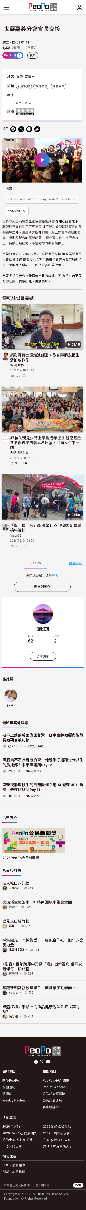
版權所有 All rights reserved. (26, 112)
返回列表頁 (42, 587)
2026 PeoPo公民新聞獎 (19, 1133)
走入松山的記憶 (15, 883)
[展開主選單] (6, 8)
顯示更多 (22, 103)
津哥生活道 (16, 950)
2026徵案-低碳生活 (57, 1126)
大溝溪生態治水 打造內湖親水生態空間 (37, 902)
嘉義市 (29, 77)
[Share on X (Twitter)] (21, 129)
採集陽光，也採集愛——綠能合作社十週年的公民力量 (42, 942)
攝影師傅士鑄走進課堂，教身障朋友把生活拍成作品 (45, 357)
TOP (78, 1185)
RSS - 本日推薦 (13, 1171)
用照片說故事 (12, 1146)
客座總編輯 (51, 1106)
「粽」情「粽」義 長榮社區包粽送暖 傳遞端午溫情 (45, 527)
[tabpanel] (42, 575)
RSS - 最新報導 (13, 1165)
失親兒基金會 (19, 453)
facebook (36, 1062)
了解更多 (42, 656)
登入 (55, 575)
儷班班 (43, 628)
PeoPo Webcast (54, 1087)
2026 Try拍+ (11, 1126)
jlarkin (10, 705)
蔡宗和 (13, 973)
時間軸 (7, 1093)
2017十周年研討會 (56, 1133)
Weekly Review (13, 1100)
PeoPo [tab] (35, 563)
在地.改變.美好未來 (57, 1139)
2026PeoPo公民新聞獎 (20, 857)
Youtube (48, 1062)
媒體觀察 (58, 86)
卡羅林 (13, 888)
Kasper (13, 992)
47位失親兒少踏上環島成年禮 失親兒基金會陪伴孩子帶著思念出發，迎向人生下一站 (45, 442)
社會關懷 (24, 86)
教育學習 (41, 86)
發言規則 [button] (75, 563)
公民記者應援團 (54, 1093)
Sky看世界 (17, 365)
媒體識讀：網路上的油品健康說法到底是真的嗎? (41, 1009)
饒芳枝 (13, 1016)
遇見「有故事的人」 (57, 1146)
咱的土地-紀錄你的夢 (17, 1139)
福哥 (12, 926)
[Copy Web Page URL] (37, 129)
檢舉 (33, 55)
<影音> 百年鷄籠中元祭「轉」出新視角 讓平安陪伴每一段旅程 (42, 966)
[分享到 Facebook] (13, 129)
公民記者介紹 (52, 1100)
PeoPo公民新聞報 (56, 1080)
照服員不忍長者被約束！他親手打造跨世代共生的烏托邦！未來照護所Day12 (43, 762)
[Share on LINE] (29, 129)
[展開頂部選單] (80, 8)
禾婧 (12, 907)
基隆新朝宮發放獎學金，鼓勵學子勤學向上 (39, 987)
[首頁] (43, 7)
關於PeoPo (10, 1080)
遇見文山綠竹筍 (15, 921)
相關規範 (8, 1087)
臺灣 (19, 77)
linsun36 (15, 535)
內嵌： (10, 188)
